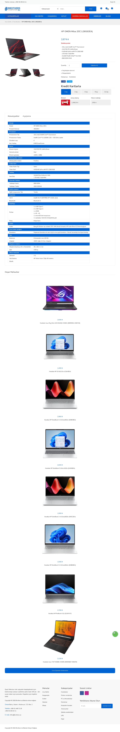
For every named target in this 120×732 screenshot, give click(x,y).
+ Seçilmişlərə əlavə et (67, 70)
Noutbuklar (16, 22)
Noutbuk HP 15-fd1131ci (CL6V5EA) (60, 371)
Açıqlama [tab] (27, 116)
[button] (56, 48)
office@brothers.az (15, 715)
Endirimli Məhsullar (80, 16)
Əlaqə (108, 16)
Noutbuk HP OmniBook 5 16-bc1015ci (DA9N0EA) (60, 468)
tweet (70, 81)
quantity (63, 65)
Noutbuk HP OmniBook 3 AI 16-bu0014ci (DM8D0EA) (60, 565)
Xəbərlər (97, 16)
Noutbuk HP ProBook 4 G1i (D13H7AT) (60, 613)
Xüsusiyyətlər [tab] (13, 116)
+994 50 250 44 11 (20, 2)
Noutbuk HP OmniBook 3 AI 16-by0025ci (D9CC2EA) (60, 517)
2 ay (66, 92)
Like (64, 81)
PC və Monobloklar (66, 699)
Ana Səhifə (39, 16)
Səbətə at (94, 65)
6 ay (86, 92)
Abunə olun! (107, 706)
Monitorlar (64, 702)
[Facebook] (82, 693)
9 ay (96, 92)
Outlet (63, 16)
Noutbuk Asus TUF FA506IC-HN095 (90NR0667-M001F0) (60, 662)
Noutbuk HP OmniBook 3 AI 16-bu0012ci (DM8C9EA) (60, 420)
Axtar (90, 9)
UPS (62, 715)
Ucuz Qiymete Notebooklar (60, 670)
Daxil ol (112, 2)
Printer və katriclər (66, 695)
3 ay (76, 92)
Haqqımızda (52, 16)
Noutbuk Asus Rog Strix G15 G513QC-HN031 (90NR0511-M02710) (60, 323)
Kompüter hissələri (66, 705)
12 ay (106, 92)
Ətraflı (11, 261)
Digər (62, 719)
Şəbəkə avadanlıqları (67, 712)
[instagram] (87, 693)
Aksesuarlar (64, 709)
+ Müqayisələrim (66, 73)
